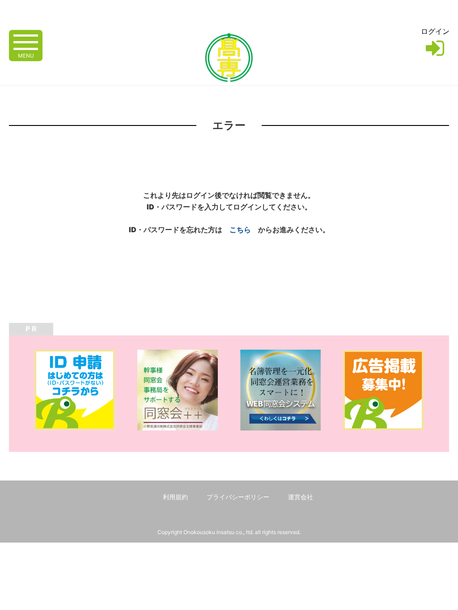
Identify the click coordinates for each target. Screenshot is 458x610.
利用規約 (175, 497)
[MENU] (25, 41)
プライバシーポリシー (238, 497)
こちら (240, 229)
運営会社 (300, 497)
